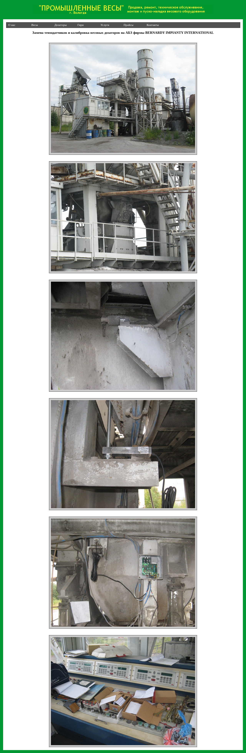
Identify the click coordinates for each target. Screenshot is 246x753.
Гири (80, 24)
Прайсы (128, 24)
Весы (34, 24)
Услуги (105, 24)
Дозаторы (60, 24)
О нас (11, 24)
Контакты (153, 24)
